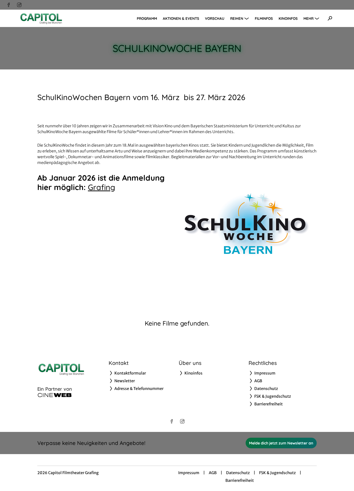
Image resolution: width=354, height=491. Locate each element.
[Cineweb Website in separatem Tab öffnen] (54, 395)
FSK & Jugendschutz (277, 472)
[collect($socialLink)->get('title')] (8, 5)
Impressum (188, 472)
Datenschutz (238, 472)
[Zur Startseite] (53, 18)
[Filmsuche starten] (330, 18)
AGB (213, 472)
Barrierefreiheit (239, 480)
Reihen (236, 18)
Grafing (101, 187)
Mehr (308, 18)
